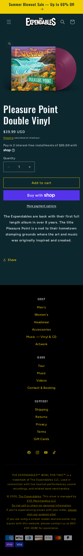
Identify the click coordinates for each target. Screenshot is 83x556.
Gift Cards (41, 439)
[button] (9, 22)
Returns (41, 417)
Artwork (41, 344)
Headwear (41, 322)
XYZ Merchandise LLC (41, 500)
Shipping (8, 137)
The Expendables (30, 496)
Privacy (41, 424)
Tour (41, 366)
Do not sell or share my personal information (41, 505)
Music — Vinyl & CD (41, 337)
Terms (41, 432)
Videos (41, 380)
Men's (41, 307)
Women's (41, 315)
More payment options (41, 206)
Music (41, 373)
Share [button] (12, 260)
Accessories (41, 329)
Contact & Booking (41, 388)
